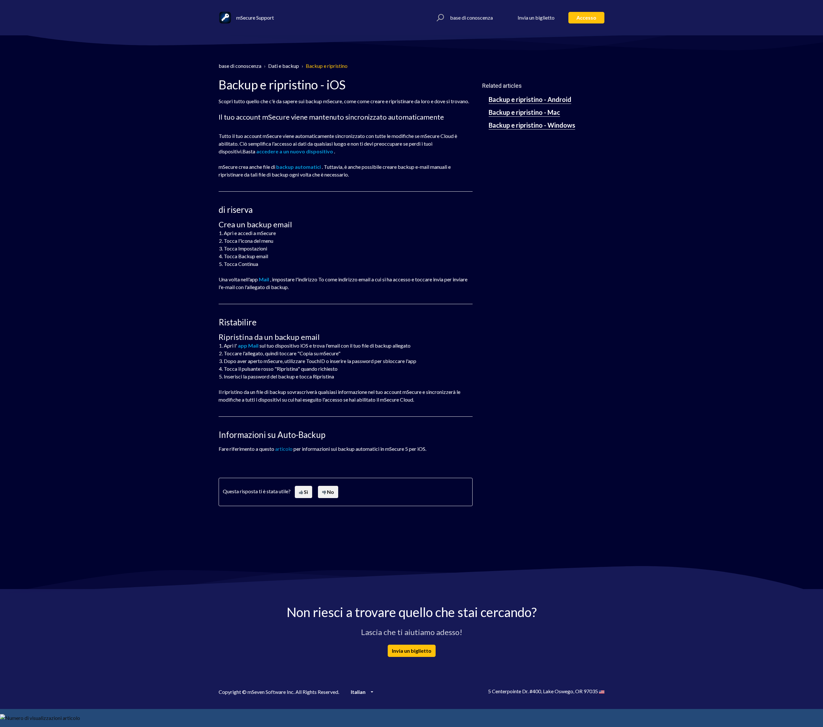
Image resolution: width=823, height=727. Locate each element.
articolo (284, 449)
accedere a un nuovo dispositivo (294, 151)
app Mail (248, 345)
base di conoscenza (471, 17)
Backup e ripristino (327, 66)
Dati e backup (283, 66)
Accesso (586, 17)
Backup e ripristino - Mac (524, 112)
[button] (439, 18)
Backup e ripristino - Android (530, 99)
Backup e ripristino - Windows (532, 125)
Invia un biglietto (536, 17)
